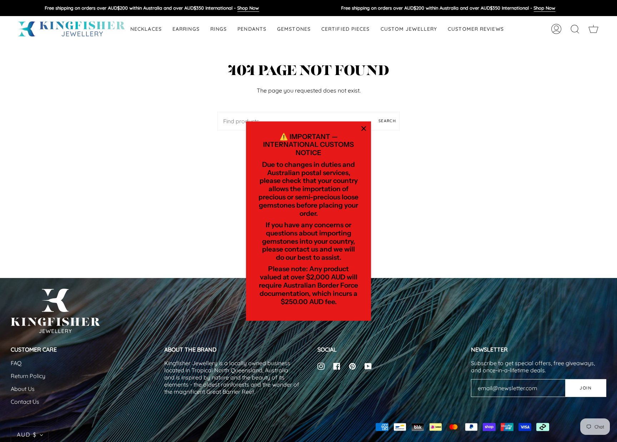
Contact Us (25, 401)
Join (586, 388)
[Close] (363, 128)
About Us (23, 388)
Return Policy (28, 375)
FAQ (16, 363)
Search (387, 120)
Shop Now (248, 8)
